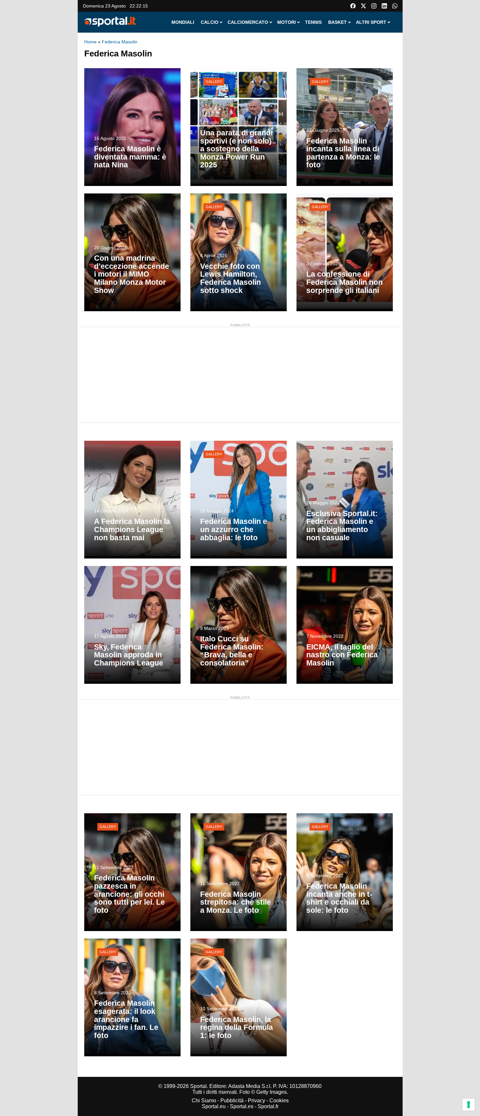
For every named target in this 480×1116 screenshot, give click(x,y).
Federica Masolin (119, 41)
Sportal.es (241, 1106)
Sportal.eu (214, 1106)
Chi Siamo (204, 1100)
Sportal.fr (268, 1106)
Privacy (256, 1100)
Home (90, 41)
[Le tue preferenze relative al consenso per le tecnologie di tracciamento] (468, 1104)
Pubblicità (232, 1100)
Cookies (279, 1100)
